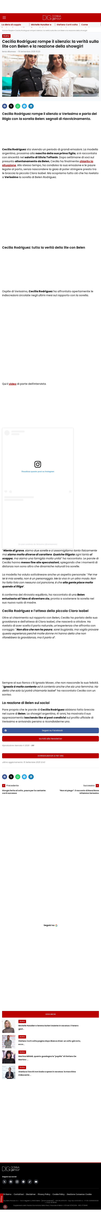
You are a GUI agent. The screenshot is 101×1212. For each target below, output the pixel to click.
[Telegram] (24, 106)
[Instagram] (17, 1181)
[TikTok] (29, 1181)
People (11, 30)
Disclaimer (31, 1194)
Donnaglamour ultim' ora (50, 755)
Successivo (89, 785)
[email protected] (48, 1201)
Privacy (1, 1199)
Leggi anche (51, 1014)
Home (4, 30)
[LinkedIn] (31, 106)
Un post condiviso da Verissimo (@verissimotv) (37, 544)
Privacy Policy (44, 1194)
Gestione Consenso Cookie (79, 1194)
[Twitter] (11, 106)
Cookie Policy (58, 1194)
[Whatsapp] (17, 106)
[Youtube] (36, 1181)
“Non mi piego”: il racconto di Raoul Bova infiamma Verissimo (79, 792)
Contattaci (19, 1194)
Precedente (12, 785)
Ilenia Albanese (9, 51)
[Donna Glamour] (52, 17)
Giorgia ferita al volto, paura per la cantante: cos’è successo (24, 792)
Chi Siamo (6, 1194)
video (12, 384)
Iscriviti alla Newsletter (50, 738)
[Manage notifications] (5, 1207)
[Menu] (4, 17)
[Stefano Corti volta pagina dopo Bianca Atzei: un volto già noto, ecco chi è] (8, 1041)
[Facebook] (4, 106)
